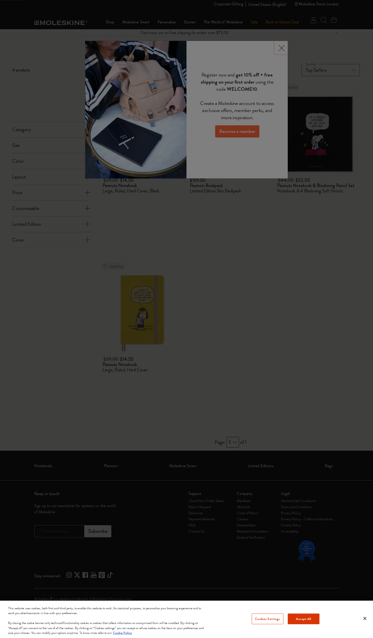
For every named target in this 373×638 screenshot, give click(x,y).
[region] (186, 619)
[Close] (364, 618)
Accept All (303, 618)
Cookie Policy (122, 632)
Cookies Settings (267, 618)
